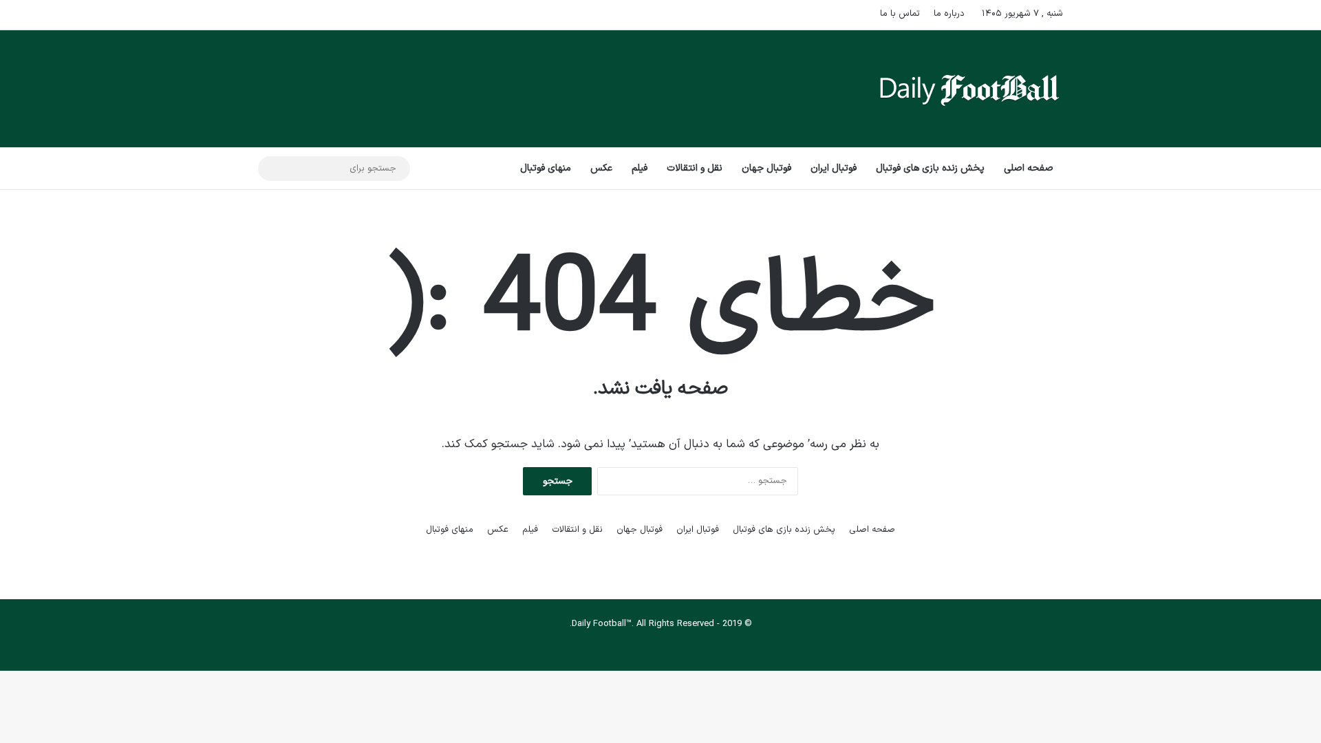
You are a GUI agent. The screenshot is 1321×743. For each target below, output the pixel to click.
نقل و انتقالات (694, 168)
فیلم (639, 168)
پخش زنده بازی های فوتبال (930, 168)
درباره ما (949, 14)
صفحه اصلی (1028, 168)
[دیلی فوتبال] (969, 89)
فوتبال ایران (833, 168)
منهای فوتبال (545, 168)
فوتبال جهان (766, 168)
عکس (601, 168)
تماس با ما (900, 14)
